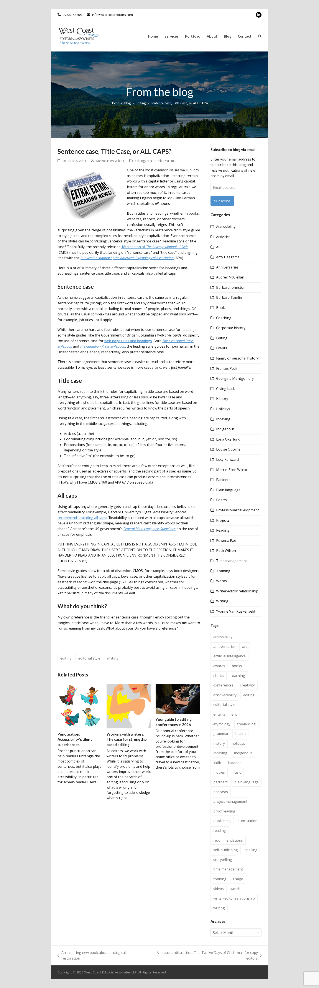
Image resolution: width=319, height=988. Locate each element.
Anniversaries (227, 267)
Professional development (237, 510)
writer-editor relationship (234, 898)
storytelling (222, 859)
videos (218, 888)
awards (219, 665)
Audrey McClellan (230, 277)
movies (219, 772)
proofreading (224, 811)
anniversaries (224, 646)
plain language (246, 782)
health (240, 733)
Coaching (223, 317)
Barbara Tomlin (229, 297)
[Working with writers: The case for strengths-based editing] (129, 705)
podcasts (220, 791)
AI (217, 247)
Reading (222, 530)
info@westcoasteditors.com (112, 14)
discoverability (225, 695)
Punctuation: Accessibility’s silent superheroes (75, 739)
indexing (220, 753)
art (244, 646)
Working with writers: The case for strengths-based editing (127, 739)
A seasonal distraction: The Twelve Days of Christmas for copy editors (202, 955)
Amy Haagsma (227, 257)
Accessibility (225, 226)
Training (223, 571)
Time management (231, 560)
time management (228, 869)
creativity (247, 685)
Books (221, 307)
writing (112, 658)
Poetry (221, 499)
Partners (223, 479)
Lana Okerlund (228, 439)
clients (218, 675)
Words (221, 581)
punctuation (247, 820)
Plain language (228, 489)
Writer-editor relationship (237, 591)
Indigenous (225, 429)
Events (221, 348)
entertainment (225, 714)
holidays (238, 743)
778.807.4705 (72, 14)
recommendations (228, 840)
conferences (223, 685)
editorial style (89, 658)
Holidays (223, 408)
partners (220, 782)
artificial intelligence (229, 656)
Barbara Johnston (230, 287)
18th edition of (154, 246)
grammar (221, 733)
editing (66, 658)
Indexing (223, 419)
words (235, 888)
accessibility (222, 636)
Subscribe (222, 201)
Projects (222, 520)
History (222, 398)
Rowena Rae (226, 540)
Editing (140, 160)
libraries (234, 762)
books (237, 665)
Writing (222, 601)
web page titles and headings (128, 340)
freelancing (246, 724)
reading (219, 830)
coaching (237, 675)
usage (238, 879)
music (236, 772)
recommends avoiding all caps (82, 517)
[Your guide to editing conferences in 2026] (178, 698)
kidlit (217, 762)
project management (230, 801)
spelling (251, 849)
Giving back (225, 388)
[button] (260, 36)
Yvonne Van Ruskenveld (235, 611)
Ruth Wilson (226, 550)
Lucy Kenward (227, 459)
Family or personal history (237, 358)
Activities (223, 236)
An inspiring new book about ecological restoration (92, 955)
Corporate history (230, 327)
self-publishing (225, 849)
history (219, 743)
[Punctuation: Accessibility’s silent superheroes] (80, 705)
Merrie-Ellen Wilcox (110, 160)
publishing (222, 820)
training (219, 879)
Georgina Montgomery (235, 378)
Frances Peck (226, 368)
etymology (221, 724)
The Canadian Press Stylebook (102, 346)
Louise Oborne (228, 449)
